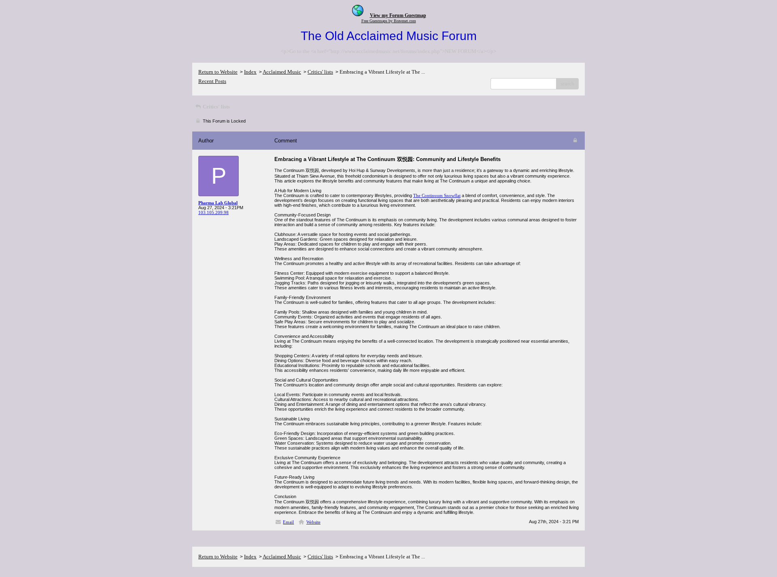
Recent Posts (212, 81)
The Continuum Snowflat (437, 195)
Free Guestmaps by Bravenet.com (388, 21)
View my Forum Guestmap (398, 15)
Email (288, 522)
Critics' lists (320, 72)
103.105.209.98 (213, 212)
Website (313, 522)
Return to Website (218, 72)
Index (250, 72)
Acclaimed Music (282, 72)
